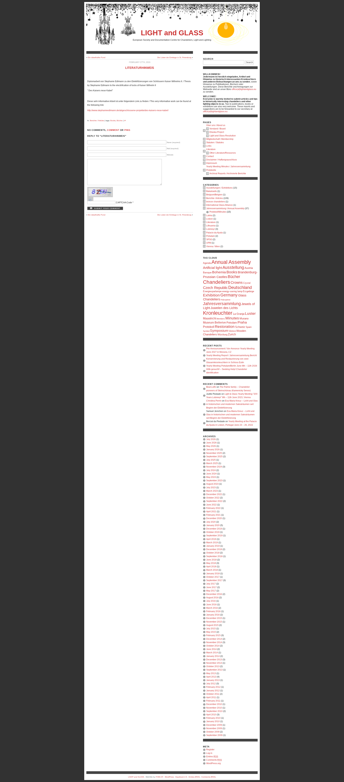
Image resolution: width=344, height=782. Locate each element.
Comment (113, 130)
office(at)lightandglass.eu (244, 89)
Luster (250, 313)
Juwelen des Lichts (224, 308)
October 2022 (212, 497)
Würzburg (222, 334)
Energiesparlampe (212, 291)
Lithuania (210, 225)
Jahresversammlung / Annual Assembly (225, 208)
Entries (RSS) (194, 777)
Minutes (232, 318)
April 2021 (211, 511)
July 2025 (211, 460)
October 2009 (212, 732)
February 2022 (213, 508)
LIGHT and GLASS (172, 33)
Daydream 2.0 (181, 777)
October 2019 (212, 532)
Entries (212, 756)
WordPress (169, 777)
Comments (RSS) (208, 777)
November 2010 (214, 708)
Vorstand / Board (217, 128)
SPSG (209, 239)
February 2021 (213, 515)
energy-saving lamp (232, 291)
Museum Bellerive (214, 322)
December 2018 (214, 549)
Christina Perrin (213, 401)
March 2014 (212, 652)
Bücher (119, 121)
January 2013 (213, 680)
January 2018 (213, 573)
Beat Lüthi (211, 387)
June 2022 (211, 504)
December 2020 (214, 518)
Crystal (246, 283)
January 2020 (213, 525)
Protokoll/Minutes (217, 212)
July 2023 (211, 487)
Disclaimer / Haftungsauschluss (221, 159)
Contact (210, 156)
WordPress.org (213, 763)
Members (221, 319)
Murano (244, 318)
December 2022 (214, 494)
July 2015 (211, 628)
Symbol (206, 331)
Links (208, 146)
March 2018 (212, 570)
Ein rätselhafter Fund (96, 57)
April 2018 (211, 566)
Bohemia (219, 272)
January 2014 (213, 656)
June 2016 (211, 604)
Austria (249, 268)
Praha (242, 322)
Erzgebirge (248, 291)
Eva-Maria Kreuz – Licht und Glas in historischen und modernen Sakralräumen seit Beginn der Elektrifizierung (232, 404)
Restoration (225, 326)
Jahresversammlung (222, 303)
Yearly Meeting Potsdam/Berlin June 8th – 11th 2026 (231, 366)
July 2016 (211, 601)
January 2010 (213, 721)
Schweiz (240, 326)
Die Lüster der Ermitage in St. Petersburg (174, 57)
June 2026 (211, 442)
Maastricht (209, 318)
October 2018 (212, 553)
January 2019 (213, 546)
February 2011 (213, 701)
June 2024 (211, 473)
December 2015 (214, 618)
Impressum (211, 163)
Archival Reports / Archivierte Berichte (227, 173)
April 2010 (211, 714)
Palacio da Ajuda (214, 232)
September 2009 (214, 735)
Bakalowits (211, 191)
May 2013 (211, 673)
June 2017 (211, 587)
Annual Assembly (231, 262)
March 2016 (212, 608)
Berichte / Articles (97, 121)
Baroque (207, 272)
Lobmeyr (210, 229)
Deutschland (240, 287)
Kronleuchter (217, 313)
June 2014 (211, 649)
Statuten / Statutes (215, 142)
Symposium (219, 330)
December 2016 (214, 594)
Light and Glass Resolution (222, 135)
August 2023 (212, 484)
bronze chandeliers (215, 201)
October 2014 (212, 646)
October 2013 (212, 666)
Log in (209, 753)
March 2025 (212, 463)
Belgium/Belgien (214, 194)
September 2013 (214, 670)
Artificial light (212, 268)
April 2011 (211, 697)
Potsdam (210, 236)
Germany (229, 295)
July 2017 (211, 584)
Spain (249, 327)
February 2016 (213, 611)
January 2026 (213, 449)
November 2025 (214, 453)
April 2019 (211, 539)
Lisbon (209, 219)
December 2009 (214, 725)
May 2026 (211, 446)
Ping (127, 130)
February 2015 (213, 635)
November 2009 (214, 728)
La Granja (238, 313)
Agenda (207, 263)
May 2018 (211, 563)
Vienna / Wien (213, 246)
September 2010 (214, 711)
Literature (211, 149)
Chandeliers (216, 282)
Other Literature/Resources (222, 153)
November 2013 (214, 663)
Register (210, 749)
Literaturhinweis (139, 67)
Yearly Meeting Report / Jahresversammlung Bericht (231, 355)
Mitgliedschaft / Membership (219, 139)
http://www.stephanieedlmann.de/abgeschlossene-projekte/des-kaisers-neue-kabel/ (127, 110)
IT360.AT (159, 777)
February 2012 (213, 687)
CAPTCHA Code (124, 202)
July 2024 (211, 470)
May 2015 (211, 632)
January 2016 (213, 615)
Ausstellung (233, 267)
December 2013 (214, 659)
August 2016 (212, 597)
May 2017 (211, 591)
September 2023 (214, 480)
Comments (214, 760)
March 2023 (212, 491)
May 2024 (211, 477)
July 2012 (211, 683)
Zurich (232, 334)
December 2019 (214, 528)
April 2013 (211, 677)
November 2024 (214, 466)
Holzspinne (225, 300)
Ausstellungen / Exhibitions (219, 188)
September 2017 (214, 580)
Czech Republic (215, 288)
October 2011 (212, 694)
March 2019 (212, 542)
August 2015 (212, 625)
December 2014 (214, 639)
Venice (232, 331)
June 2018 (211, 559)
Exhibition (211, 295)
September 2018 (214, 556)
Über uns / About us (215, 125)
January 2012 (213, 690)
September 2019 (214, 535)
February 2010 (213, 718)
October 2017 (212, 577)
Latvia (209, 215)
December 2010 (214, 704)
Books (113, 121)
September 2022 (214, 501)
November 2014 (214, 642)
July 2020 (211, 522)
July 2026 (211, 439)
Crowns (237, 282)
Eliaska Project (216, 132)
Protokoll (208, 326)
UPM (208, 243)
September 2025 (214, 456)
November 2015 (214, 622)
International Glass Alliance (219, 205)
